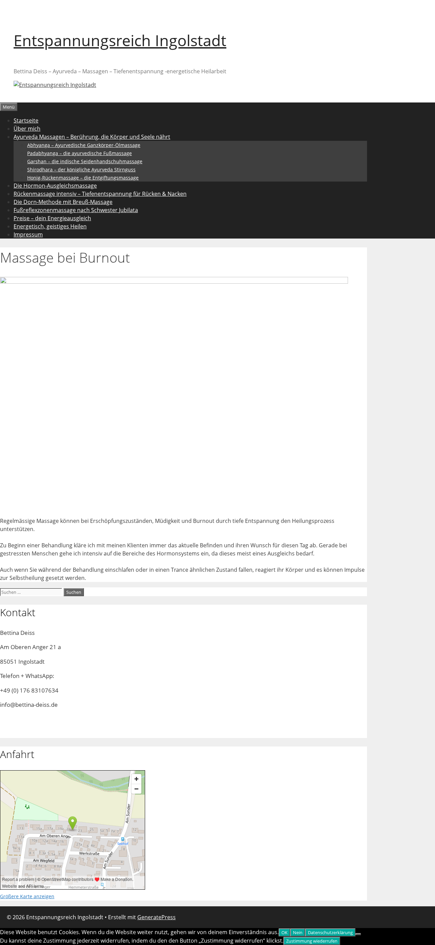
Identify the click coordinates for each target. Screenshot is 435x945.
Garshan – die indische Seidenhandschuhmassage (84, 161)
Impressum (28, 234)
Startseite (26, 120)
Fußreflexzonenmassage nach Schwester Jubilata (76, 210)
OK (284, 932)
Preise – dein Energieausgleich (52, 218)
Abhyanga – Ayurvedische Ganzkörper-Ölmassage (83, 145)
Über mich (27, 128)
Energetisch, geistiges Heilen (50, 226)
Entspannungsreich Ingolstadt (120, 40)
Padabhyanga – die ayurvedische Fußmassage (79, 153)
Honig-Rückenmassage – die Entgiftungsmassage (83, 177)
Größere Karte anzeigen (27, 896)
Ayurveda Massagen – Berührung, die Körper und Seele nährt (92, 136)
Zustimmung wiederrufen (311, 941)
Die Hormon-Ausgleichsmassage (55, 185)
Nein (297, 932)
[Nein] (358, 934)
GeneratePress (156, 917)
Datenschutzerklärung (330, 932)
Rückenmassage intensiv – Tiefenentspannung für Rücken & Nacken (100, 193)
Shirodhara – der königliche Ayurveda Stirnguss (81, 169)
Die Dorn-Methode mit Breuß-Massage (63, 202)
